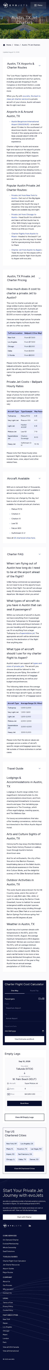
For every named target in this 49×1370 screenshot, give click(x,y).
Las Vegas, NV (36, 1149)
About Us (6, 1282)
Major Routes (8, 1272)
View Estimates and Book (24, 1039)
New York (6, 1319)
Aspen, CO (10, 1154)
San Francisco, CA (25, 1154)
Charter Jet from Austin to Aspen (26, 250)
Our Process (7, 1285)
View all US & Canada (11, 1347)
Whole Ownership (9, 1248)
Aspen (5, 1323)
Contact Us (7, 1293)
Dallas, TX (22, 1159)
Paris (4, 1342)
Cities (16, 45)
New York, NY (11, 1144)
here (35, 1210)
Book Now (24, 1103)
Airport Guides (8, 1269)
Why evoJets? (8, 1289)
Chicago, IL (10, 1159)
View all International (11, 1351)
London (6, 1338)
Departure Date (11, 1026)
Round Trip (34, 991)
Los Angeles (7, 1327)
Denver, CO (34, 1159)
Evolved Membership (11, 1244)
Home (8, 45)
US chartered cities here (24, 538)
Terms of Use (8, 1303)
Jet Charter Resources (11, 1265)
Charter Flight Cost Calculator (14, 1261)
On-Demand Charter (11, 1240)
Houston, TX (22, 1149)
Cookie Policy (8, 1310)
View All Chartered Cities (24, 1169)
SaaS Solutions (9, 1251)
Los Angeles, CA (27, 1144)
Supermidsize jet (27, 633)
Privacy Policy (8, 1306)
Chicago (6, 1331)
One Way (14, 991)
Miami (5, 1335)
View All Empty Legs (24, 1117)
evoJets (11, 1359)
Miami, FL (9, 1149)
